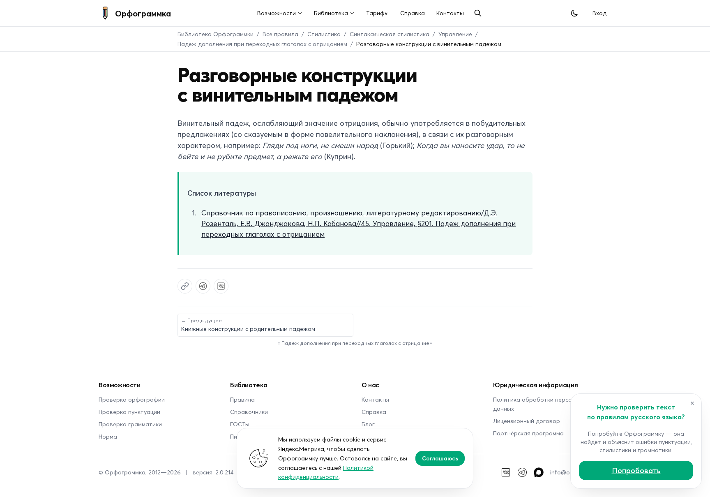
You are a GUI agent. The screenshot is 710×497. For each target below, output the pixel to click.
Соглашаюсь (440, 458)
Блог (368, 424)
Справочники (249, 412)
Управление (455, 34)
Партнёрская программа (528, 433)
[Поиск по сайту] (477, 13)
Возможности (276, 13)
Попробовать (636, 470)
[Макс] (539, 472)
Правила (242, 399)
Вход (599, 13)
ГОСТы (239, 424)
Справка (412, 13)
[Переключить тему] (574, 13)
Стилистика (324, 34)
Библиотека (331, 13)
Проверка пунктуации (129, 412)
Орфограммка (143, 13)
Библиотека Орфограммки (216, 34)
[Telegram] (522, 472)
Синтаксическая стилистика (389, 34)
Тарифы (377, 13)
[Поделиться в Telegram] (203, 286)
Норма (108, 436)
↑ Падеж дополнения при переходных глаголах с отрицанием (355, 343)
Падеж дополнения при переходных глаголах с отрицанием (262, 44)
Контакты (450, 13)
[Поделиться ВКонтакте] (221, 286)
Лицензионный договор (526, 421)
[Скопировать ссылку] (185, 286)
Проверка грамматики (130, 424)
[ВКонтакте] (506, 472)
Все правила (280, 34)
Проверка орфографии (132, 399)
